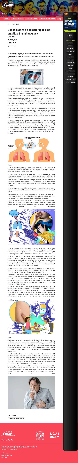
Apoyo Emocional (17, 19)
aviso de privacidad (7, 455)
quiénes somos (5, 453)
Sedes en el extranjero (48, 19)
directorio (4, 457)
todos (7, 19)
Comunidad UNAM (32, 19)
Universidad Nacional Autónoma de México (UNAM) (22, 446)
